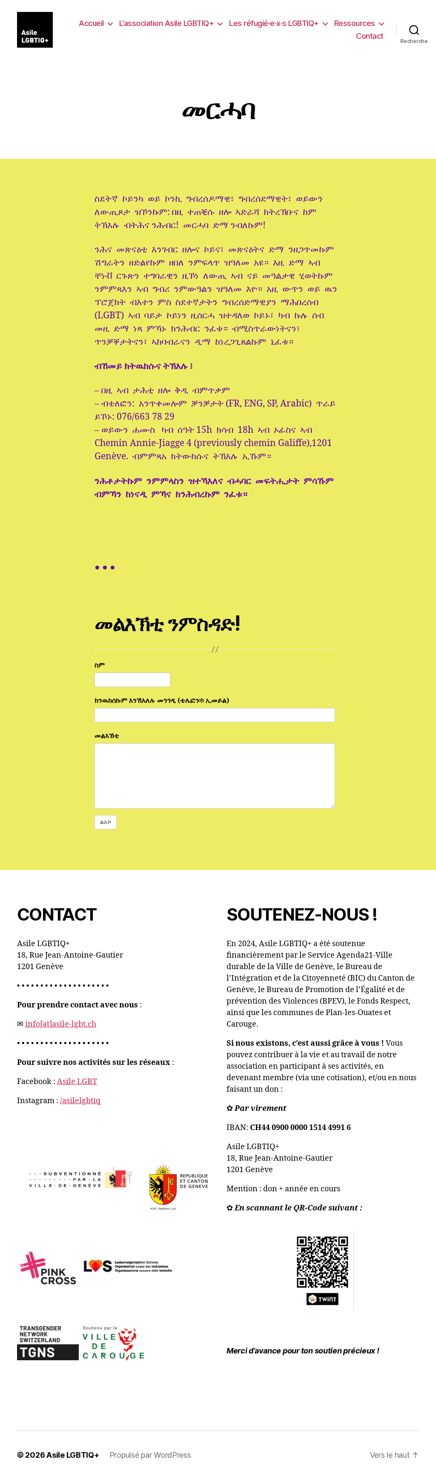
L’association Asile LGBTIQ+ (166, 23)
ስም (100, 665)
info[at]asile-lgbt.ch (60, 1024)
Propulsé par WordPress (150, 1454)
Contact (370, 35)
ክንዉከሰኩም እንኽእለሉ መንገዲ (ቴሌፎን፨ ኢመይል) (162, 700)
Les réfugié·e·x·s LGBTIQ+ (274, 23)
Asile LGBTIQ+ (72, 1454)
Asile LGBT (77, 1082)
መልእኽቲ (107, 736)
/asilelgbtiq (80, 1101)
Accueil (91, 23)
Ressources (354, 23)
